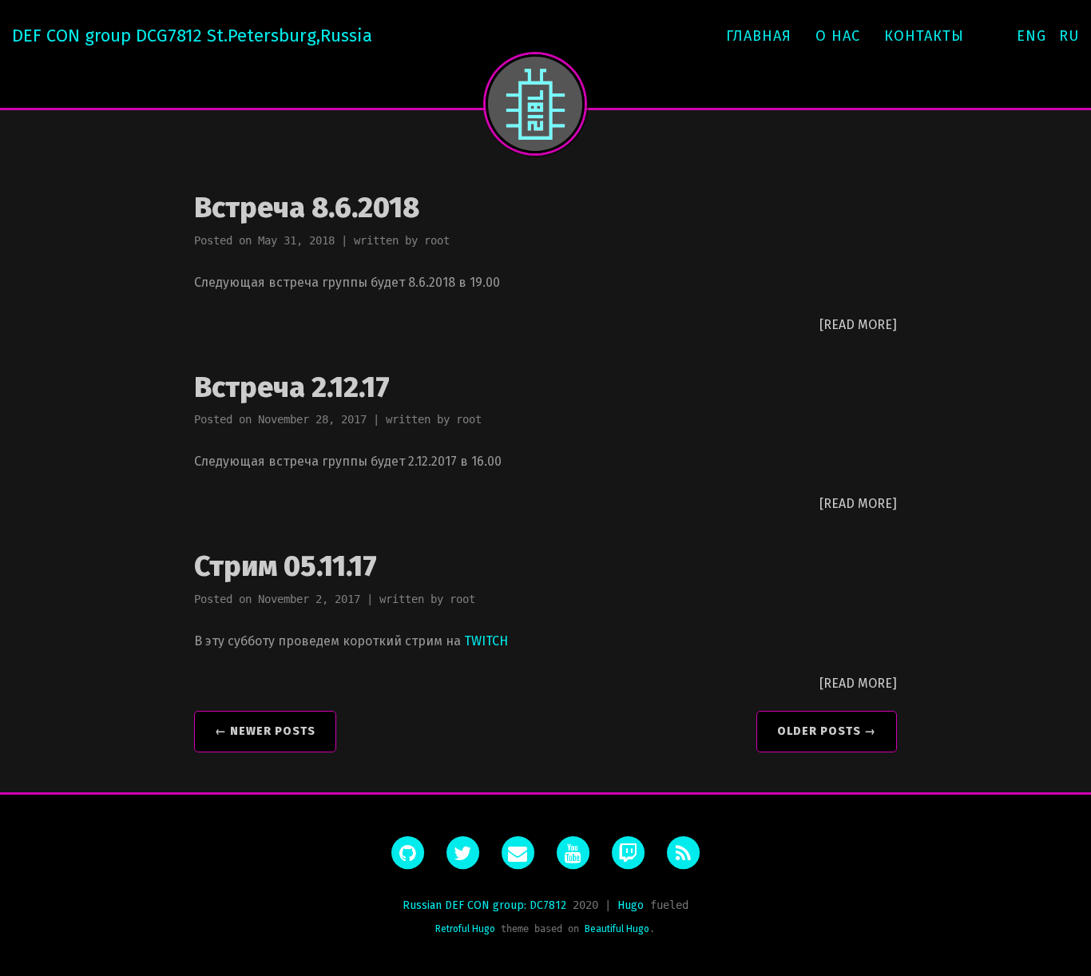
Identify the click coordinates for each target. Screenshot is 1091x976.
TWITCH (486, 641)
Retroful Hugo (465, 928)
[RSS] (683, 853)
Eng (1031, 36)
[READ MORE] (858, 324)
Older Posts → (826, 731)
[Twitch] (628, 853)
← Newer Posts (265, 731)
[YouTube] (572, 853)
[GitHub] (407, 853)
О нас (837, 36)
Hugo (630, 905)
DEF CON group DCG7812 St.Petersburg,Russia (192, 35)
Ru (1069, 36)
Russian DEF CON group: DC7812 (484, 905)
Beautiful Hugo (617, 928)
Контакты (924, 36)
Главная (758, 36)
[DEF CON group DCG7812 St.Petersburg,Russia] (535, 103)
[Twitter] (462, 853)
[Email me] (517, 853)
